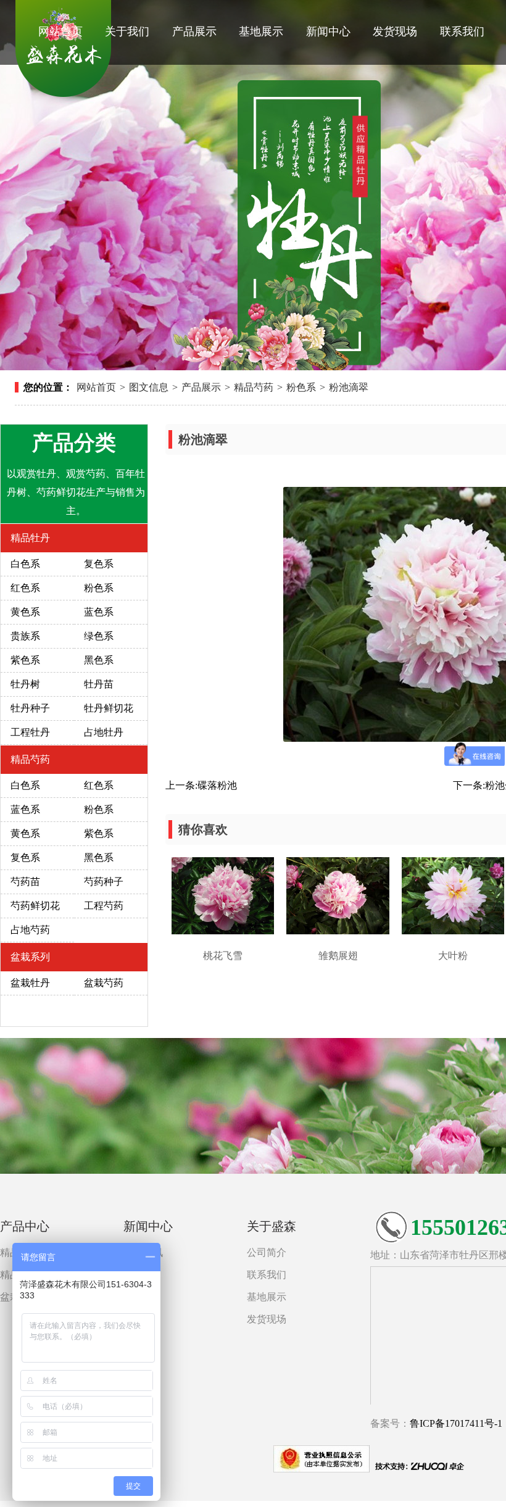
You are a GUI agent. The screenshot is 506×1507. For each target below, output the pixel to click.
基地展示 (261, 31)
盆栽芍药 (103, 983)
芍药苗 (25, 881)
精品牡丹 (30, 538)
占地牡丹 (103, 732)
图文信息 (148, 387)
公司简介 (266, 1252)
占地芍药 (30, 929)
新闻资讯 (143, 1252)
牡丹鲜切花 (108, 708)
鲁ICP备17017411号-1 (456, 1423)
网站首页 (60, 31)
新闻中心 (328, 31)
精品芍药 (253, 387)
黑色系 (99, 660)
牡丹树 (25, 684)
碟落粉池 (217, 785)
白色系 (25, 563)
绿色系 (99, 636)
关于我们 (127, 31)
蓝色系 (99, 612)
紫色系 (25, 660)
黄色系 (25, 612)
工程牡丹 (30, 732)
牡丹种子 (30, 708)
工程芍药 (103, 905)
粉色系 (301, 387)
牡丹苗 (99, 684)
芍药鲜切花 (35, 905)
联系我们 (462, 31)
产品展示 (194, 31)
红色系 (25, 588)
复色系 (99, 563)
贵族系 (25, 636)
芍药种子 (103, 881)
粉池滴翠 (348, 387)
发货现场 (395, 31)
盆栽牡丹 (30, 983)
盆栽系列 (30, 957)
